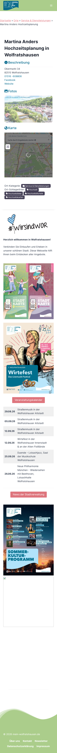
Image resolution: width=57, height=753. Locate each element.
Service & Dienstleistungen (36, 20)
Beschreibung (18, 62)
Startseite (5, 20)
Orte (16, 20)
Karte (12, 128)
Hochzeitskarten (15, 197)
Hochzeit (32, 189)
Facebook (9, 80)
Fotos (12, 91)
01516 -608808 (13, 76)
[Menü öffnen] (51, 5)
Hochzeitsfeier (14, 193)
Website (8, 83)
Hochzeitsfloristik (35, 193)
